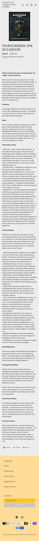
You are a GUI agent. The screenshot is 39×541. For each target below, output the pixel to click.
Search (6, 466)
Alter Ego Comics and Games (9, 4)
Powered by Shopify (30, 534)
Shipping (5, 57)
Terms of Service (10, 487)
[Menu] (36, 5)
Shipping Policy (9, 481)
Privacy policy (9, 476)
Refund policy (9, 471)
